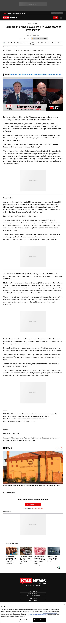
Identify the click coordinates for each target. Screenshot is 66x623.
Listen (60, 13)
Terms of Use (46, 613)
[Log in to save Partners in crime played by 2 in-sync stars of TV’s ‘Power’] (28, 39)
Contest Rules (33, 593)
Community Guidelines (37, 508)
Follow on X (33, 598)
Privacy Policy (53, 613)
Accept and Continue (39, 619)
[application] (33, 94)
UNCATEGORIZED (33, 23)
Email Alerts (33, 600)
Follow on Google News (40, 38)
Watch (53, 13)
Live (5, 13)
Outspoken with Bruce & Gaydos (17, 13)
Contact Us (33, 591)
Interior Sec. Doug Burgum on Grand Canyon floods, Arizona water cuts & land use (35, 74)
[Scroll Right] (61, 447)
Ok (64, 604)
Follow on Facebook (33, 596)
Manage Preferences (25, 619)
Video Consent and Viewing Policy (37, 614)
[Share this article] (24, 38)
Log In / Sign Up (33, 504)
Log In (55, 17)
